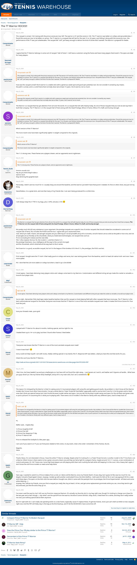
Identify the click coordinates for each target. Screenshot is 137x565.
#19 (134, 402)
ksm (8, 526)
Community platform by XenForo (68, 563)
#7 (134, 158)
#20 (134, 454)
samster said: (21, 141)
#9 (134, 198)
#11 (134, 253)
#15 (134, 325)
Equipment (45, 15)
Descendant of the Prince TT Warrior (21, 536)
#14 (134, 308)
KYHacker (128, 532)
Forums (6, 15)
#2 (134, 49)
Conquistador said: (23, 72)
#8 (134, 181)
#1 (134, 33)
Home (131, 559)
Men (55, 15)
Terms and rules (109, 559)
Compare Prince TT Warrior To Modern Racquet (26, 518)
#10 (134, 215)
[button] (24, 14)
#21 (134, 471)
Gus (130, 538)
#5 (134, 112)
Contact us (99, 559)
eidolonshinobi (127, 544)
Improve (75, 15)
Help (126, 559)
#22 (134, 490)
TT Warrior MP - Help (15, 524)
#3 (134, 68)
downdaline (10, 532)
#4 (134, 91)
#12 (134, 270)
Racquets (26, 520)
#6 (134, 137)
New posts (4, 19)
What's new (18, 15)
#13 (134, 287)
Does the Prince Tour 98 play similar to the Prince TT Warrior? (31, 530)
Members (31, 15)
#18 (134, 386)
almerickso (10, 538)
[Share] (131, 33)
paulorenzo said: (22, 95)
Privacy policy (119, 559)
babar (8, 544)
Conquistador (7, 29)
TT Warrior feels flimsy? (16, 542)
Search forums (13, 19)
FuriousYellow (127, 519)
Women (64, 15)
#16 (134, 342)
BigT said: (20, 291)
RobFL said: (20, 406)
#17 (134, 369)
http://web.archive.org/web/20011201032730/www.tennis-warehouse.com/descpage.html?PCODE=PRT (52, 362)
